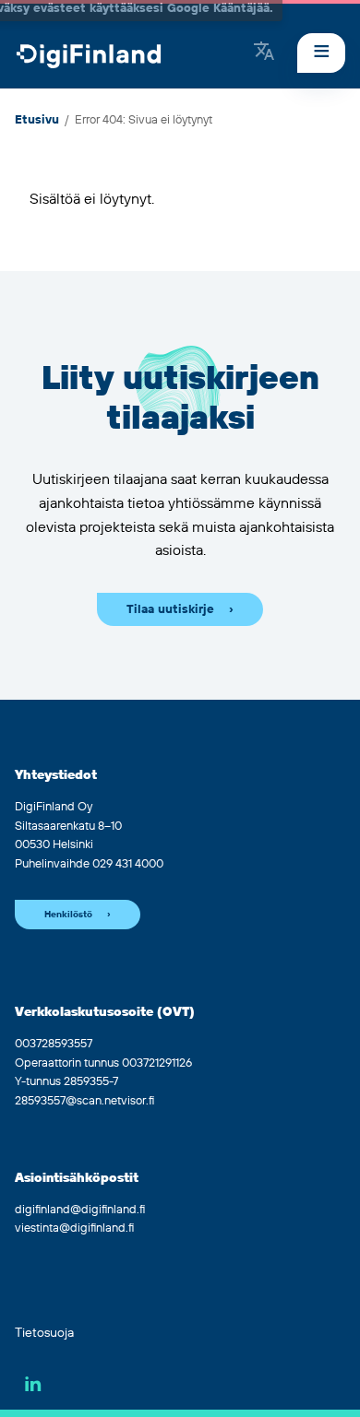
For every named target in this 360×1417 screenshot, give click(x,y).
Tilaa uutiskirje (170, 609)
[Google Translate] (264, 52)
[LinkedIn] (33, 1384)
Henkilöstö (68, 914)
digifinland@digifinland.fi (80, 1209)
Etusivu (37, 119)
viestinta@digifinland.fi (74, 1228)
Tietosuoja (44, 1333)
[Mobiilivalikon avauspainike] (321, 53)
